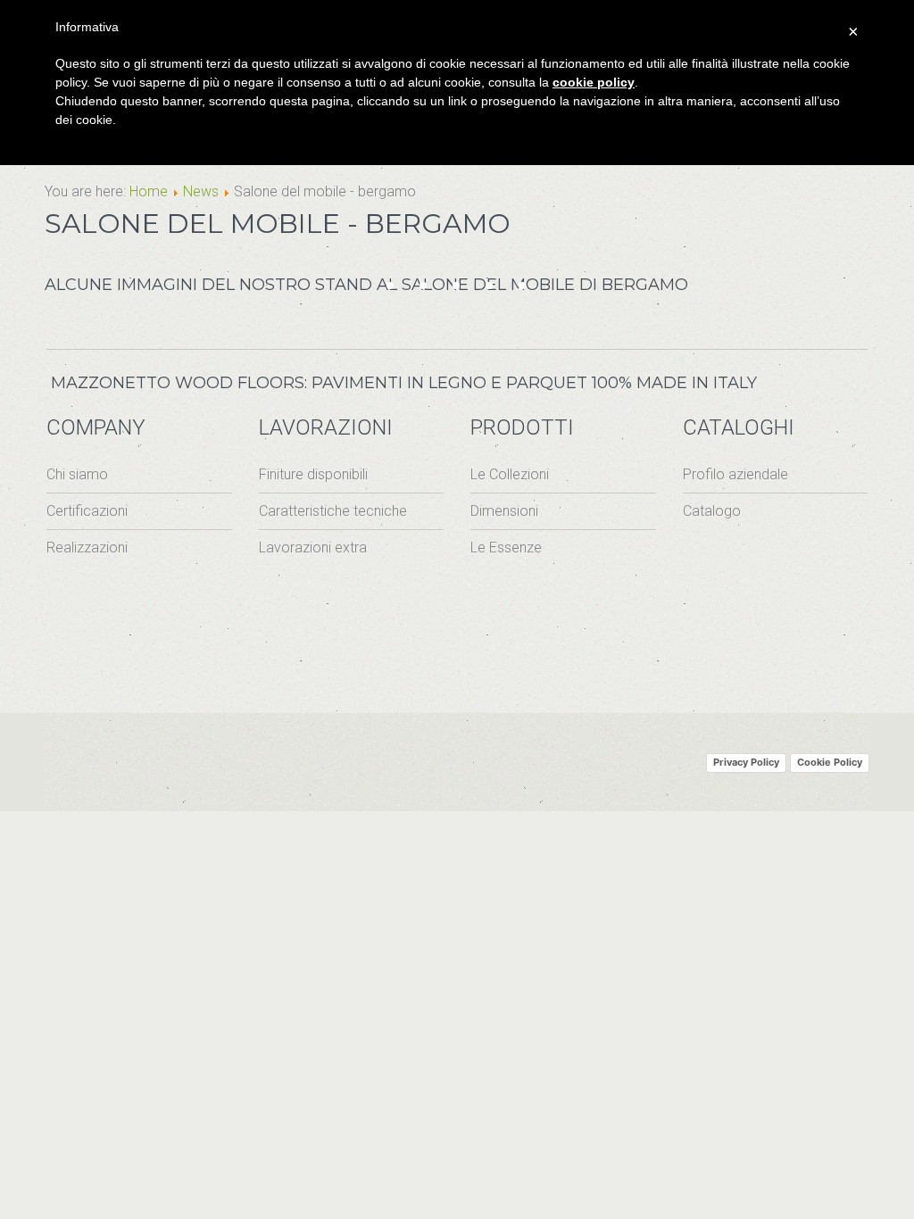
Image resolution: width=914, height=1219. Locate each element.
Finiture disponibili (313, 474)
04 (433, 288)
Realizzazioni (87, 547)
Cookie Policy (829, 762)
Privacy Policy (746, 762)
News (201, 191)
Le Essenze (506, 547)
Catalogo (712, 510)
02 (400, 288)
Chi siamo (77, 474)
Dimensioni (504, 510)
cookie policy (594, 82)
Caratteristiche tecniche (333, 510)
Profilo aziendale (735, 474)
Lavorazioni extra (313, 547)
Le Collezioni (509, 474)
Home (148, 191)
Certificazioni (87, 510)
